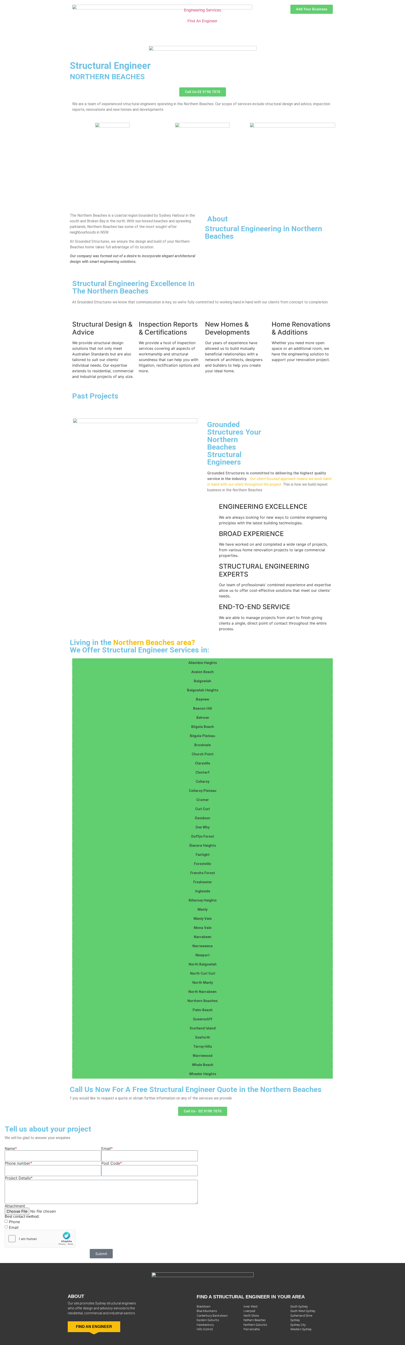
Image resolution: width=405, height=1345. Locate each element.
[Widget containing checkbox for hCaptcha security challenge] (40, 1239)
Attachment (15, 1206)
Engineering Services (202, 10)
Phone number (18, 1163)
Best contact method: (22, 1216)
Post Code (111, 1163)
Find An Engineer (203, 21)
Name (11, 1148)
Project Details (19, 1178)
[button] (202, 662)
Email (107, 1148)
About (76, 1296)
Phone (14, 1221)
